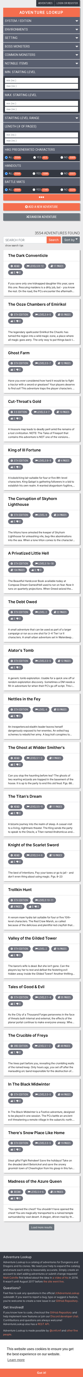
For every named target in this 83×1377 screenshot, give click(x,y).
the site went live (53, 1281)
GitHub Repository (67, 1300)
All (14, 157)
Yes (42, 157)
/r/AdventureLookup (67, 1293)
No (69, 157)
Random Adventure (43, 217)
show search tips (14, 246)
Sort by (69, 240)
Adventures (45, 3)
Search (54, 240)
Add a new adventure (43, 207)
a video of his (60, 1277)
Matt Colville (10, 1277)
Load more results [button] (41, 1227)
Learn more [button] (16, 1360)
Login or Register (67, 3)
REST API (43, 1324)
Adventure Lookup (41, 12)
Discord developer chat (64, 1316)
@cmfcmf (55, 1330)
